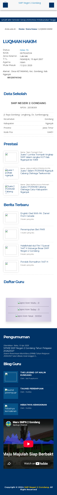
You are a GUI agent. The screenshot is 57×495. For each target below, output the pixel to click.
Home (21, 29)
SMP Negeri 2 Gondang (36, 487)
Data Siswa (31, 29)
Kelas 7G (24, 50)
